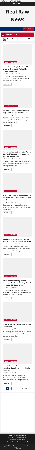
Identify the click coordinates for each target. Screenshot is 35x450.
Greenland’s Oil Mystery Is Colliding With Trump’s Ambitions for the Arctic (17, 240)
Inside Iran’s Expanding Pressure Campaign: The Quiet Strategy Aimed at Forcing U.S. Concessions (17, 283)
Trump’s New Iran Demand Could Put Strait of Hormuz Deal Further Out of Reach (17, 198)
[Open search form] (20, 28)
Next (26, 388)
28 (22, 388)
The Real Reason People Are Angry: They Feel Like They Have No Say (16, 111)
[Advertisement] (17, 412)
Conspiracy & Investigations (17, 437)
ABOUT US (25, 442)
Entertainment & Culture (11, 106)
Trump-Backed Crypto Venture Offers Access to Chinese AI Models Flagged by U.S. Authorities (17, 69)
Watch (30, 29)
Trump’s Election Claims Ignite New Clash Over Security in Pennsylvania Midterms (16, 368)
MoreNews (27, 446)
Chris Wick (6, 73)
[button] (3, 28)
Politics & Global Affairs (11, 62)
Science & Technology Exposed (17, 435)
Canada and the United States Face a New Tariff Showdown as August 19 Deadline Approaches (17, 154)
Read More (8, 84)
